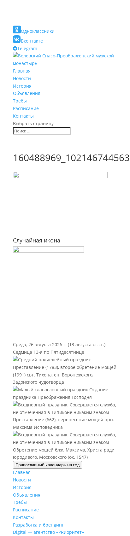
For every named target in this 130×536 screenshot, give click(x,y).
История (22, 86)
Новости (22, 78)
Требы (20, 101)
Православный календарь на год (47, 465)
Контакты (23, 116)
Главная (22, 71)
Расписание (26, 108)
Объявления (26, 93)
